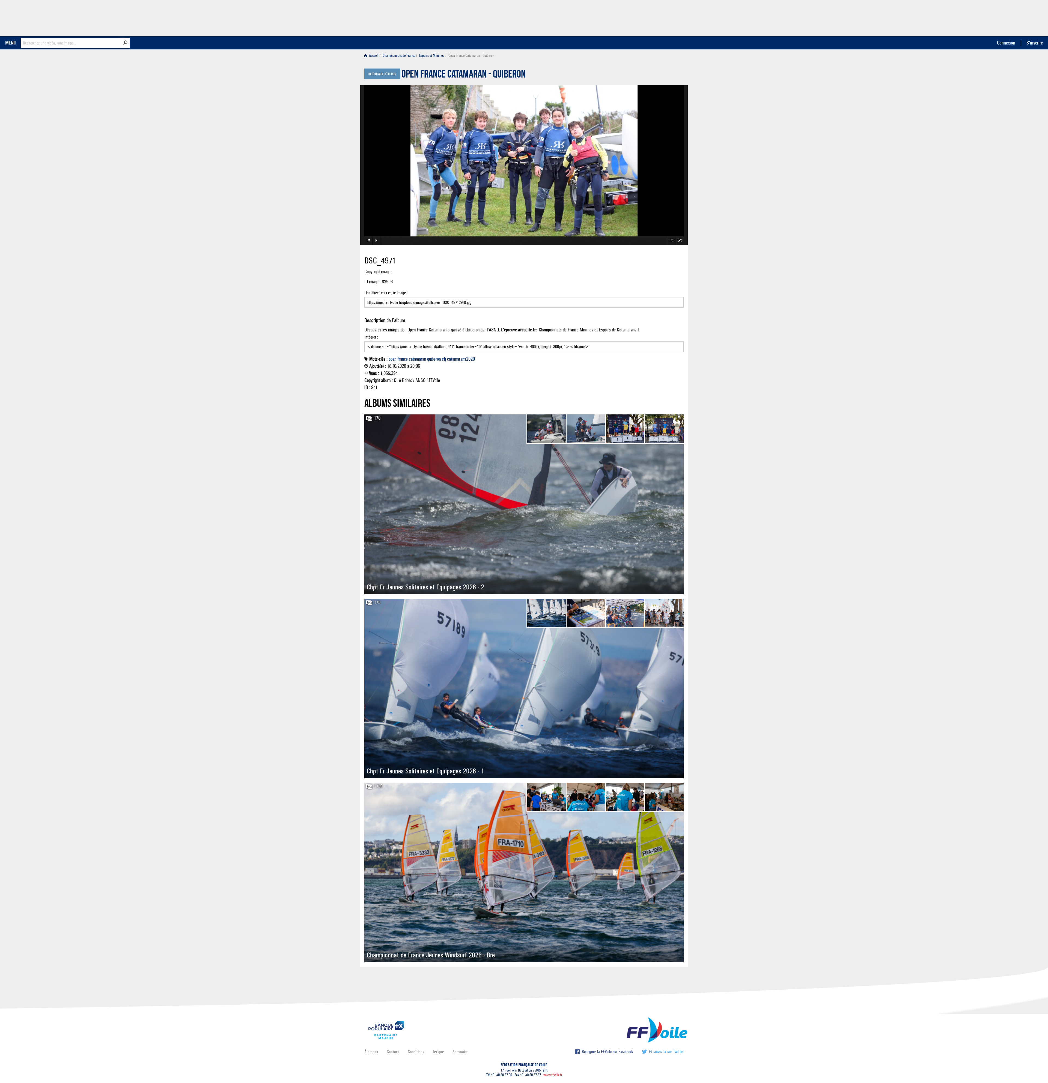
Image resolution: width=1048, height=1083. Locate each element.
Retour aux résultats (382, 74)
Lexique (438, 1051)
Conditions (416, 1051)
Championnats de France (399, 55)
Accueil (373, 55)
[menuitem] (372, 55)
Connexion (1006, 43)
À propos (371, 1051)
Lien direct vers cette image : (386, 292)
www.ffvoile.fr (552, 1075)
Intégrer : (371, 337)
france (402, 359)
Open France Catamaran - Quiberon (463, 75)
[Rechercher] (125, 42)
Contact (393, 1051)
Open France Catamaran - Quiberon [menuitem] (471, 55)
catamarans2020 (461, 359)
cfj (444, 359)
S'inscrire (1034, 43)
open (392, 359)
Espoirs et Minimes (431, 55)
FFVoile (649, 17)
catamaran (417, 359)
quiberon (434, 359)
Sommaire (460, 1051)
